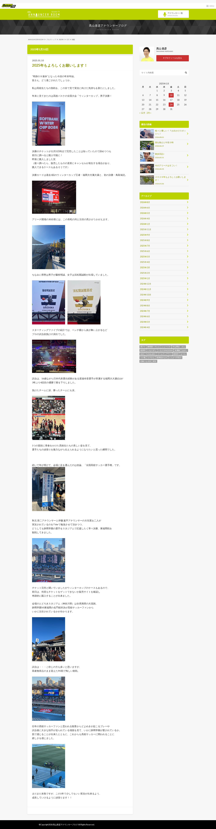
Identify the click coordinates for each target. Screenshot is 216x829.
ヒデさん (151, 357)
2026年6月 (145, 207)
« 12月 (142, 113)
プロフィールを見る (173, 58)
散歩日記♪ (159, 155)
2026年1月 (145, 224)
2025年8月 (145, 240)
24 (171, 104)
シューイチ (166, 347)
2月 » (149, 113)
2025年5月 (145, 256)
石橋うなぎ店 (145, 361)
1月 (67, 39)
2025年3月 (145, 267)
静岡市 (176, 354)
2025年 (61, 39)
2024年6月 (145, 316)
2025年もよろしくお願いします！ (60, 65)
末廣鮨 (177, 350)
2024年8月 (145, 305)
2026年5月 (145, 213)
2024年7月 (145, 311)
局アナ (143, 347)
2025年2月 (145, 273)
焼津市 (143, 350)
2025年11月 (145, 229)
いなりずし (152, 350)
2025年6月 (145, 251)
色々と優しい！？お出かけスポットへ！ (170, 133)
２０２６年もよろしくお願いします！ (170, 180)
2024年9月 (145, 300)
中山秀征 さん (179, 347)
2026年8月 (145, 202)
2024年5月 (145, 322)
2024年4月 (145, 327)
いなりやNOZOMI (165, 350)
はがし (184, 350)
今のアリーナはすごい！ (166, 167)
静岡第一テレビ (154, 347)
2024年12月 (145, 284)
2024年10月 (145, 294)
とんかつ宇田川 (175, 357)
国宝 (154, 361)
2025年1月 (145, 278)
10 (171, 95)
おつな (183, 354)
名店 (142, 354)
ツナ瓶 (143, 357)
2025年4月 (145, 262)
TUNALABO (150, 354)
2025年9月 (145, 235)
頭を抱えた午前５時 (164, 144)
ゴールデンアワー (164, 354)
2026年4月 (145, 218)
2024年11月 (145, 289)
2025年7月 (145, 245)
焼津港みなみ (161, 357)
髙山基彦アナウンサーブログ (108, 25)
